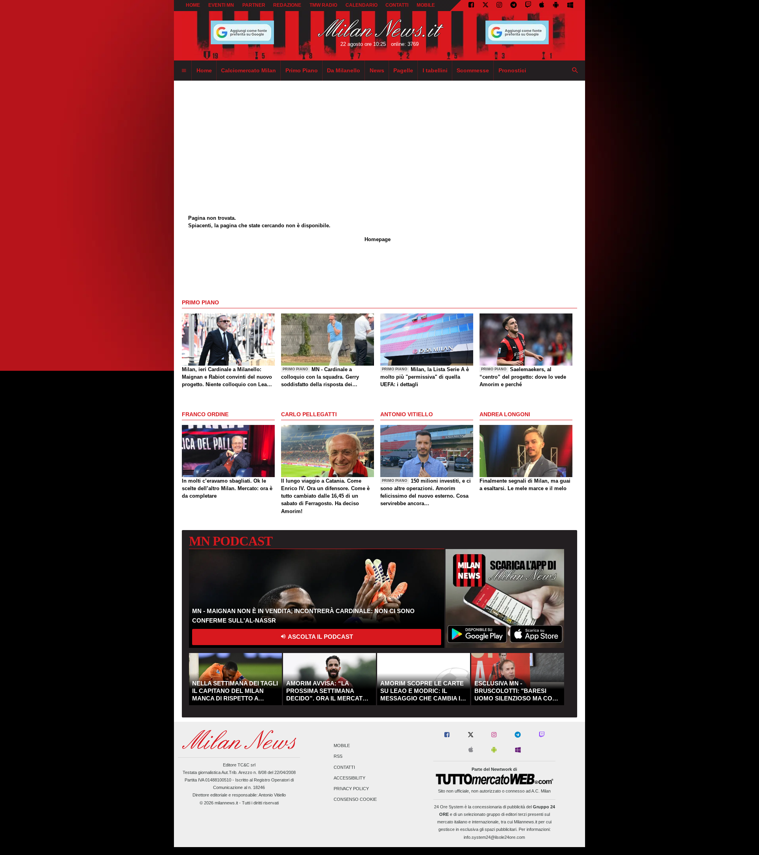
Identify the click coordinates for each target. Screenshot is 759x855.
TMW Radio (323, 5)
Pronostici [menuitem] (512, 70)
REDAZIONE (287, 5)
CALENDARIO (362, 5)
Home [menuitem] (204, 70)
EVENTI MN (221, 5)
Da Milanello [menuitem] (343, 70)
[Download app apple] (542, 5)
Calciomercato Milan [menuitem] (248, 70)
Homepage (377, 239)
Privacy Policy (351, 788)
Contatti (344, 767)
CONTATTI (396, 5)
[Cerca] (575, 71)
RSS (338, 756)
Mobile (342, 746)
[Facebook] (471, 5)
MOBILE (426, 5)
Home (193, 5)
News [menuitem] (377, 70)
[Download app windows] (570, 5)
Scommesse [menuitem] (473, 70)
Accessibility (349, 778)
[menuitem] (184, 71)
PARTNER (253, 5)
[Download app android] (555, 5)
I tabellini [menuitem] (435, 70)
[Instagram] (499, 5)
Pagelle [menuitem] (403, 70)
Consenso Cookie (355, 799)
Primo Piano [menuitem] (301, 70)
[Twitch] (528, 5)
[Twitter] (485, 5)
